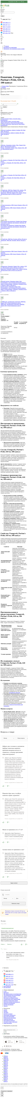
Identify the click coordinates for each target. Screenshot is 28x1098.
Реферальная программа (10, 1017)
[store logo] (5, 6)
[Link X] (11, 1046)
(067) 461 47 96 (6, 33)
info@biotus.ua (7, 986)
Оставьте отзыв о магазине (10, 1021)
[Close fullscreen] (2, 71)
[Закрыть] (2, 1088)
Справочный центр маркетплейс (12, 999)
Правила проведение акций (11, 1000)
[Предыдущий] (2, 63)
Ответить (9, 944)
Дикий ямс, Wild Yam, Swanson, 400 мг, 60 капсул (13, 240)
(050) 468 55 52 (6, 29)
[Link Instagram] (7, 1046)
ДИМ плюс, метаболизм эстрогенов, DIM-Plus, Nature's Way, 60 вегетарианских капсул (12, 305)
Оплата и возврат (8, 1013)
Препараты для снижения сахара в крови (14, 48)
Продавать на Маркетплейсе (11, 998)
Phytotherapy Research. (14, 692)
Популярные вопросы (9, 1020)
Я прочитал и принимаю (6, 1091)
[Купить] (2, 141)
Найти (2, 16)
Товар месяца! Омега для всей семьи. (10, 121)
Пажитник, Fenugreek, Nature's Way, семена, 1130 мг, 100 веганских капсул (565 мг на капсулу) (14, 269)
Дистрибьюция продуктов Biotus (12, 995)
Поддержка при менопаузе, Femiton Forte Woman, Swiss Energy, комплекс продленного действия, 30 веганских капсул (13, 227)
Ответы (3, 944)
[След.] (2, 66)
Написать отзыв (15, 903)
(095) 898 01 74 (6, 22)
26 (1, 135)
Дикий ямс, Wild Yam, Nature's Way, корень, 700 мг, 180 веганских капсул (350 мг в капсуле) (13, 193)
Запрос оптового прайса (10, 996)
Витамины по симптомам (10, 47)
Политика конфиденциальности (12, 1002)
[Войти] (1, 35)
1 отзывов (3, 87)
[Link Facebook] (5, 1046)
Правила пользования (9, 1003)
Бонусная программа (9, 1016)
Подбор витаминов (8, 1004)
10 (1, 210)
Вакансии (6, 992)
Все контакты (7, 987)
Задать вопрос (14, 883)
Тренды (5, 1006)
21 (1, 165)
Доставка (6, 1012)
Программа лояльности (9, 1015)
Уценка (5, 1011)
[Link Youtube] (9, 1046)
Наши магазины (8, 1023)
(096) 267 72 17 (6, 24)
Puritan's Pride (5, 86)
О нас (5, 991)
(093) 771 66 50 (6, 26)
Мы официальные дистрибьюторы (12, 994)
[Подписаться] (5, 1032)
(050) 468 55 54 (6, 31)
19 (1, 180)
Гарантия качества (8, 1019)
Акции (5, 1009)
